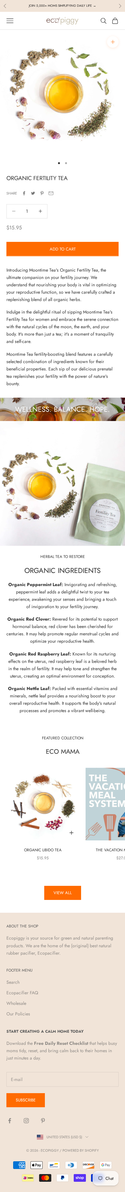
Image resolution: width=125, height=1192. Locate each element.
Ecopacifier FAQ (22, 992)
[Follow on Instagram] (26, 1120)
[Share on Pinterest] (42, 193)
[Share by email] (51, 193)
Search (13, 982)
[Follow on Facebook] (9, 1120)
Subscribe (26, 1100)
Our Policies (18, 1014)
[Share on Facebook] (24, 193)
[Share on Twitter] (33, 193)
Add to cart (63, 249)
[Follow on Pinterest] (43, 1120)
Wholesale (16, 1003)
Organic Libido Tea (43, 850)
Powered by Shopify (81, 1150)
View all (63, 893)
